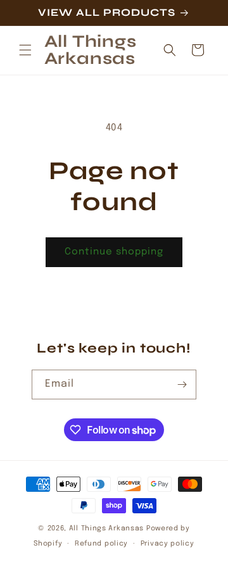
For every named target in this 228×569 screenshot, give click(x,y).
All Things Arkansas (106, 528)
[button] (25, 50)
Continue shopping (114, 252)
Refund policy (101, 543)
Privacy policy (167, 543)
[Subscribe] (182, 384)
